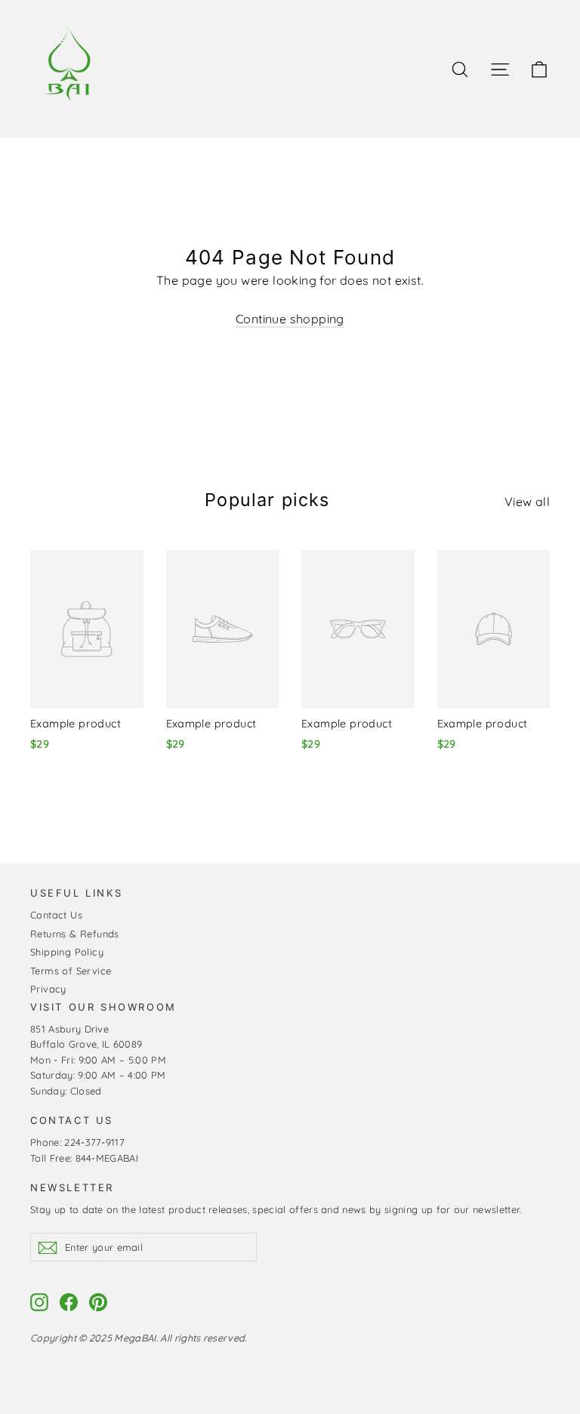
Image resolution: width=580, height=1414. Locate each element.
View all (527, 501)
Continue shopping (290, 318)
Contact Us (56, 915)
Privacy (48, 989)
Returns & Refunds (74, 934)
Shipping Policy (66, 952)
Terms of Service (70, 971)
